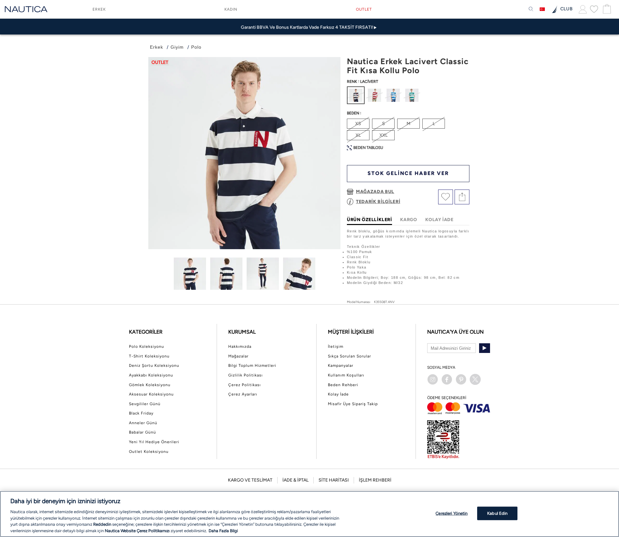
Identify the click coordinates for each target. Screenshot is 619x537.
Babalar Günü (142, 432)
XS (358, 123)
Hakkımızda (239, 346)
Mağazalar (238, 356)
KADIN (230, 9)
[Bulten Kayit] (484, 348)
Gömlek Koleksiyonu (150, 385)
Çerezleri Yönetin (451, 513)
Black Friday (141, 413)
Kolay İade (338, 394)
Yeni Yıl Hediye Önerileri (154, 442)
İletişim (335, 346)
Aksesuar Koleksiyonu (151, 394)
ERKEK (99, 9)
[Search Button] (531, 9)
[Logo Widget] (26, 9)
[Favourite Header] (594, 9)
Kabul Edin (497, 513)
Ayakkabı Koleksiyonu (151, 375)
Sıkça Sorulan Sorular (349, 356)
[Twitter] (475, 379)
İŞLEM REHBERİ (375, 480)
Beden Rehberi (343, 385)
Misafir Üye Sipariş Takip (353, 404)
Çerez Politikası (244, 385)
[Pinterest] (461, 379)
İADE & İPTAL (295, 480)
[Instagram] (432, 379)
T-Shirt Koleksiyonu (149, 356)
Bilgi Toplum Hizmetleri (252, 365)
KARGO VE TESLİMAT (250, 480)
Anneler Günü (143, 423)
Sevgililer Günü (145, 404)
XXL (383, 135)
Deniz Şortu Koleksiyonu (154, 365)
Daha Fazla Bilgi (223, 530)
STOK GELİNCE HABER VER (408, 173)
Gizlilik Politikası (245, 375)
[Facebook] (446, 379)
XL (358, 135)
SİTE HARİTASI (334, 480)
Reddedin (102, 524)
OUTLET (364, 9)
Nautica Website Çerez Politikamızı (138, 530)
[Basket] (606, 9)
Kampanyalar (340, 365)
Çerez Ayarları (242, 394)
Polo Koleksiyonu (146, 346)
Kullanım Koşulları (346, 375)
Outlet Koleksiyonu (149, 451)
